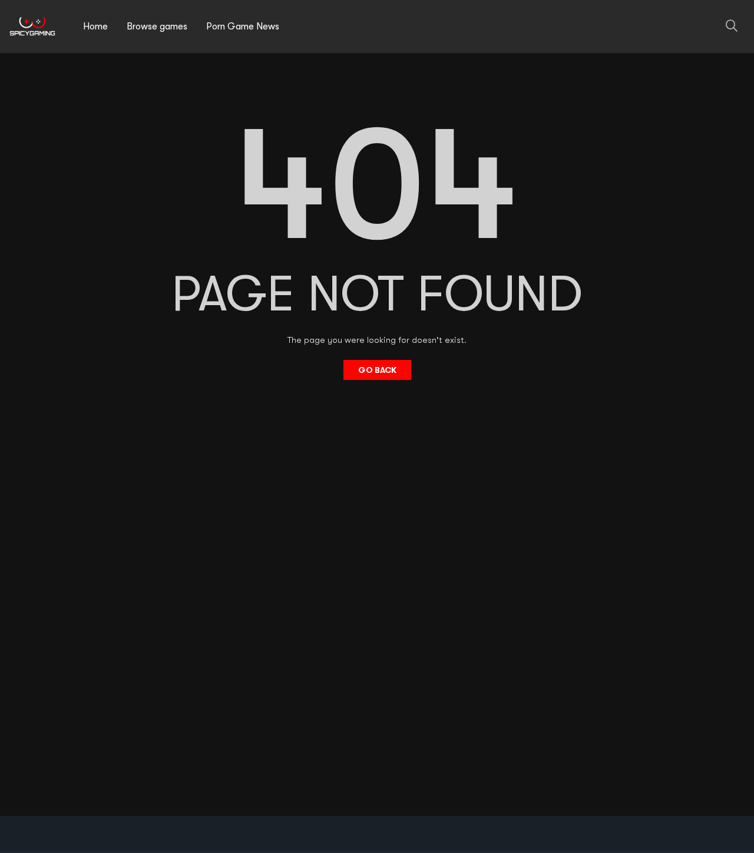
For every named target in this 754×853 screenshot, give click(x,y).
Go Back (377, 370)
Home (95, 26)
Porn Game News (242, 26)
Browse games (157, 26)
